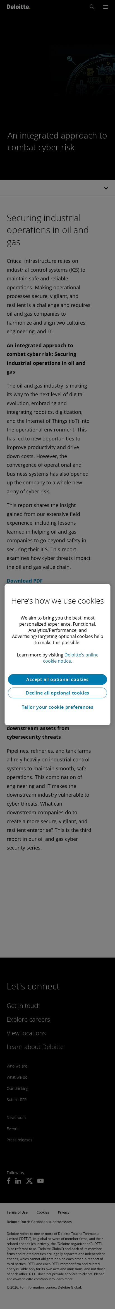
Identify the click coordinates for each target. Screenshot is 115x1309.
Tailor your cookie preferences (58, 707)
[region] (57, 654)
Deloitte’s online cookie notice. (71, 658)
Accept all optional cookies (57, 679)
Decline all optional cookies (57, 693)
